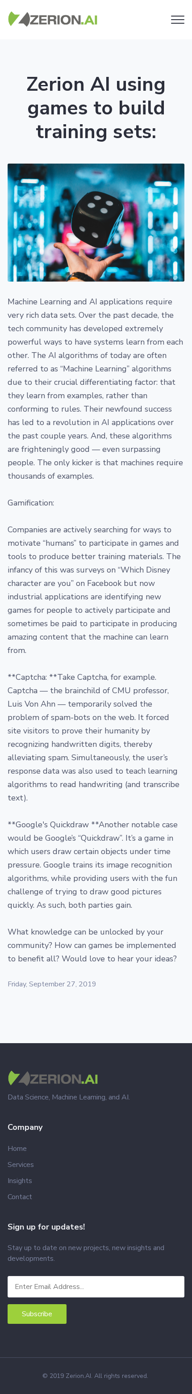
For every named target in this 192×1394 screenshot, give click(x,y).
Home (17, 1149)
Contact (20, 1197)
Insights (20, 1181)
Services (21, 1165)
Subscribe (37, 1314)
